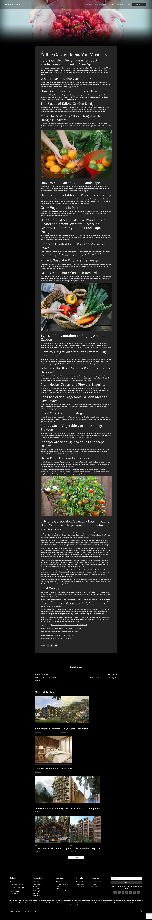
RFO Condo (36, 886)
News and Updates (15, 891)
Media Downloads (96, 881)
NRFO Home (36, 895)
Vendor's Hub (80, 886)
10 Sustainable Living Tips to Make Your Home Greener (49, 677)
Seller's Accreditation (61, 891)
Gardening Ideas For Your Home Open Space (64, 632)
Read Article (38, 732)
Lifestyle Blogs (14, 893)
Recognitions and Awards (17, 884)
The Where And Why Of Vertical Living (62, 635)
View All (76, 857)
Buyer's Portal (80, 881)
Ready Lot (36, 893)
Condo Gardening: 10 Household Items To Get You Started (69, 625)
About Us (89, 4)
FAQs (57, 886)
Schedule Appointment (62, 884)
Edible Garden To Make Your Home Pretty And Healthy (67, 628)
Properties (97, 4)
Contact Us (119, 4)
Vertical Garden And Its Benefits (61, 638)
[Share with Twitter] (51, 645)
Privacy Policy (138, 911)
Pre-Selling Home (37, 881)
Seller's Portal (80, 884)
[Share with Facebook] (48, 645)
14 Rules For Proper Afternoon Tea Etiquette (103, 676)
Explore (111, 4)
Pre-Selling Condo (38, 891)
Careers (58, 888)
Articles (104, 4)
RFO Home (36, 888)
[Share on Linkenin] (56, 645)
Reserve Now (139, 4)
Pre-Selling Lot (37, 884)
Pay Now (127, 4)
